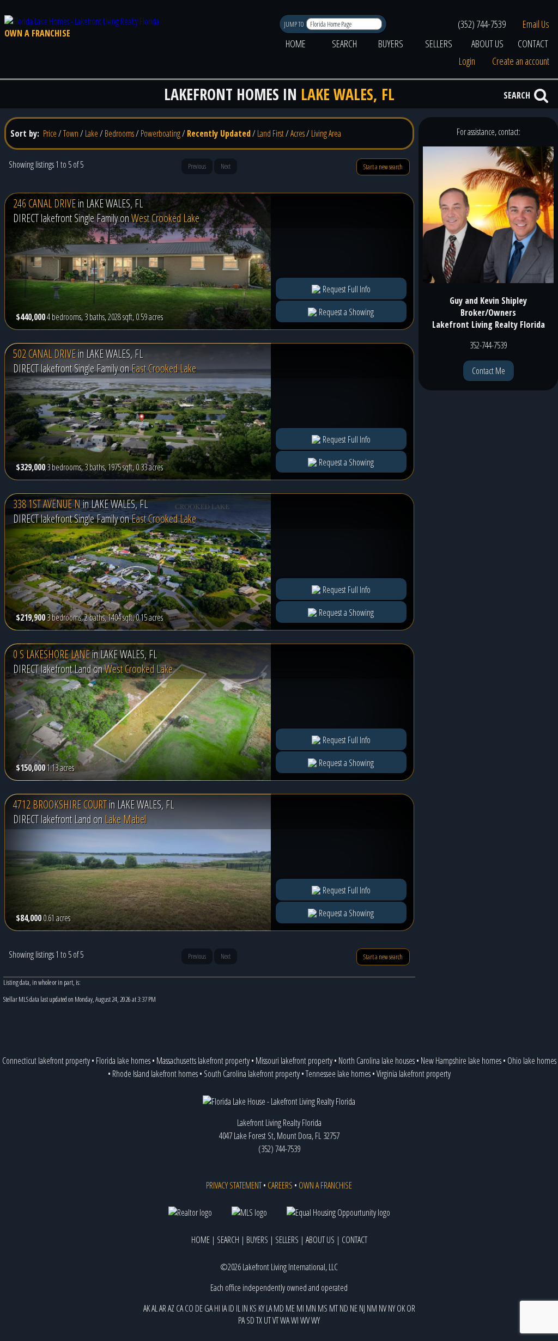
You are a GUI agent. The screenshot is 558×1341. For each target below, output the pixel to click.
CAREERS (280, 1185)
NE (353, 1308)
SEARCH (344, 43)
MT (333, 1308)
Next (226, 166)
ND (343, 1308)
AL (154, 1308)
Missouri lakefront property (294, 1061)
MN (311, 1308)
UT (267, 1320)
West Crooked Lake (165, 218)
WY (315, 1320)
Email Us (536, 23)
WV (305, 1320)
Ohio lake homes (531, 1061)
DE (199, 1308)
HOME (296, 43)
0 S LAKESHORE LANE (51, 654)
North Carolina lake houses (376, 1061)
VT (275, 1320)
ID (231, 1308)
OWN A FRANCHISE (37, 33)
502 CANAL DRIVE (44, 353)
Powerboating (160, 133)
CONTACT (533, 43)
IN (245, 1308)
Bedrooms (119, 133)
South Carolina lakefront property (252, 1074)
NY (391, 1308)
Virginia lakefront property (414, 1074)
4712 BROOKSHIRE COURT (60, 804)
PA (241, 1320)
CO (189, 1308)
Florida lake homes (123, 1061)
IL (238, 1308)
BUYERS (390, 43)
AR (162, 1308)
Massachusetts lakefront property (203, 1061)
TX (259, 1320)
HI (217, 1308)
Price (50, 133)
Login (467, 61)
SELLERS (438, 43)
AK (146, 1308)
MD (279, 1308)
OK (401, 1308)
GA (208, 1308)
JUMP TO (294, 24)
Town (70, 133)
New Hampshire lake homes (461, 1061)
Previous (197, 166)
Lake (91, 133)
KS (253, 1308)
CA (179, 1308)
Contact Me (488, 371)
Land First (270, 133)
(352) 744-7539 (482, 23)
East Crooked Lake (163, 368)
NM (372, 1308)
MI (300, 1308)
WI (295, 1320)
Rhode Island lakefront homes (155, 1074)
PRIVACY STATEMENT (234, 1185)
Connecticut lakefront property (46, 1061)
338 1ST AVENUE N (47, 504)
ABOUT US (487, 43)
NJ (362, 1308)
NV (382, 1308)
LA (269, 1308)
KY (261, 1308)
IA (224, 1308)
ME (290, 1308)
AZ (171, 1308)
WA (284, 1320)
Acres (297, 133)
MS (322, 1308)
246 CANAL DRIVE (44, 203)
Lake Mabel (125, 819)
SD (250, 1320)
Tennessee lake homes (338, 1074)
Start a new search (383, 167)
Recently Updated (219, 133)
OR (411, 1308)
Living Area (326, 133)
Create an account (520, 61)
